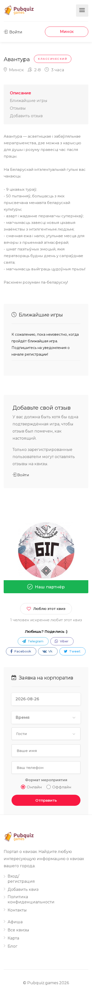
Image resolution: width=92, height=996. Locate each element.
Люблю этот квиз (49, 608)
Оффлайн (61, 787)
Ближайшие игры (28, 100)
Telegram (35, 641)
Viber (63, 641)
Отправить (46, 800)
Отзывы (18, 108)
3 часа (57, 69)
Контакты (17, 910)
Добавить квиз (23, 889)
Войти (15, 32)
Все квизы (18, 930)
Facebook (22, 651)
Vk (50, 651)
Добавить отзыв (26, 116)
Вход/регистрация (21, 879)
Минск (67, 31)
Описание (20, 93)
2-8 (37, 69)
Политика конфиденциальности (31, 899)
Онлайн (34, 787)
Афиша (15, 922)
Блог (12, 946)
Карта (13, 938)
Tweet (74, 651)
